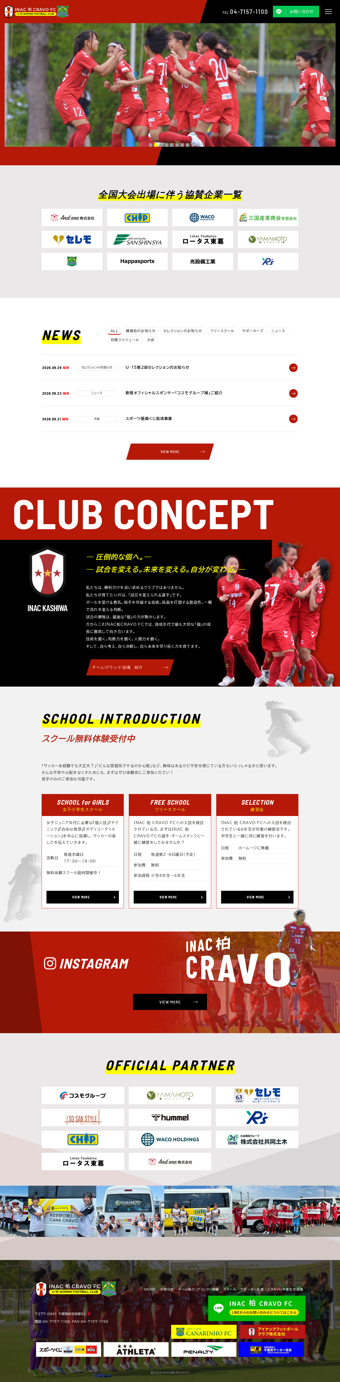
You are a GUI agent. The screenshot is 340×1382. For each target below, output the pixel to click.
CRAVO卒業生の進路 (285, 1289)
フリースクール (222, 331)
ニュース (278, 331)
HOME (150, 1289)
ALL (114, 331)
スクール (229, 1289)
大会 (151, 340)
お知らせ (167, 1289)
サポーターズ (253, 331)
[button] (150, 145)
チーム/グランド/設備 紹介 (117, 667)
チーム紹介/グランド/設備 (198, 1289)
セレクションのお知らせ (183, 331)
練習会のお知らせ (141, 331)
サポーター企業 (252, 1289)
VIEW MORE (170, 451)
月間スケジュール (125, 340)
